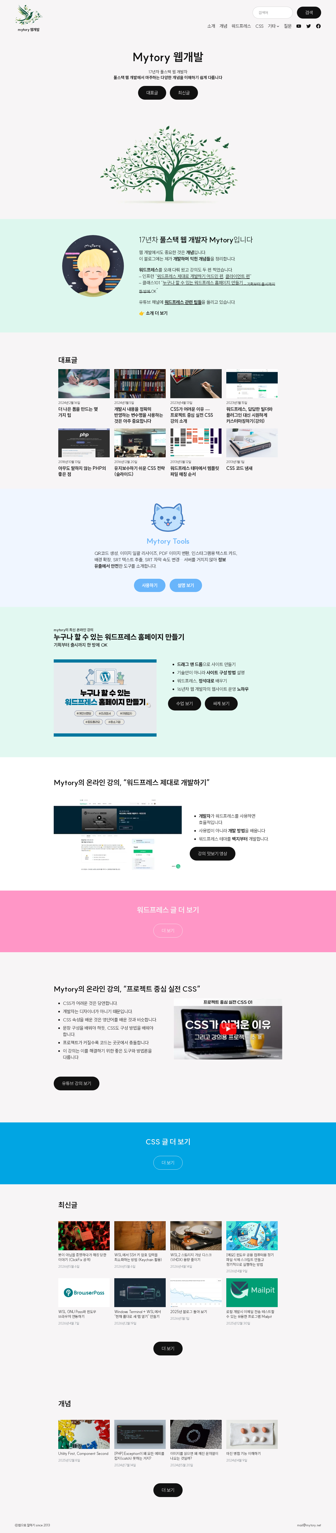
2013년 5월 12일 (180, 462)
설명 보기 (186, 585)
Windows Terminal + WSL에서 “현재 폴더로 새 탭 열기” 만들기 (137, 1314)
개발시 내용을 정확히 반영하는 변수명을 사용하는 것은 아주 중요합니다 (138, 415)
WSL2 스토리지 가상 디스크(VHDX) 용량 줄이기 (190, 1257)
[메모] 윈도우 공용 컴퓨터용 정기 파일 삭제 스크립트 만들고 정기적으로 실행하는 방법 (250, 1260)
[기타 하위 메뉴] (278, 26)
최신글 (184, 93)
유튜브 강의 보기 (76, 1083)
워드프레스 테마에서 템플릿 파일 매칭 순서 (194, 471)
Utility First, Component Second (83, 1453)
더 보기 (168, 930)
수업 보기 (184, 703)
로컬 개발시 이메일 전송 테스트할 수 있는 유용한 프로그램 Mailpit (250, 1314)
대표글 (152, 93)
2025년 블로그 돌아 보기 (188, 1311)
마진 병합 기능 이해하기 (243, 1453)
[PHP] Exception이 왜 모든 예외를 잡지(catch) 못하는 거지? (139, 1456)
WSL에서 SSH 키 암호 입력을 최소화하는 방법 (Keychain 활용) (138, 1257)
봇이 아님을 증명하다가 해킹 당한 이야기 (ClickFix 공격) (82, 1257)
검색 (309, 12)
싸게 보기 (221, 703)
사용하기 (149, 585)
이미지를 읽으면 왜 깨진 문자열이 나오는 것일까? (194, 1456)
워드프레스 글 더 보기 (168, 909)
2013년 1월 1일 (235, 462)
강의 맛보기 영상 (212, 853)
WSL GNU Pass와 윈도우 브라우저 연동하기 (77, 1314)
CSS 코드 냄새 (239, 468)
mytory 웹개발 (28, 29)
